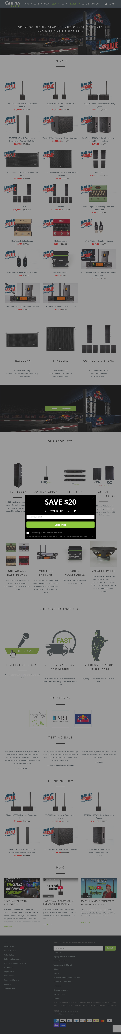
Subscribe (60, 524)
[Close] (93, 497)
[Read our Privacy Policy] (93, 536)
